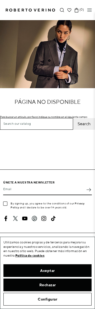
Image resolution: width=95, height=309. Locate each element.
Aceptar (47, 270)
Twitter (15, 218)
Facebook (5, 218)
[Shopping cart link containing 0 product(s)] (76, 10)
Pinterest (34, 218)
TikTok (53, 218)
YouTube (24, 218)
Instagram (43, 218)
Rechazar (47, 285)
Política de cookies (30, 255)
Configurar (47, 299)
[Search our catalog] (62, 10)
